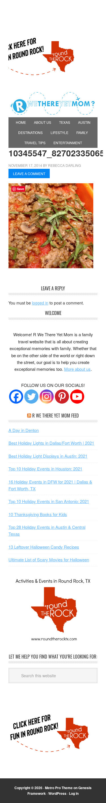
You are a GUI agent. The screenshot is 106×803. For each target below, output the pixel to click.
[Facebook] (16, 396)
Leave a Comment (29, 173)
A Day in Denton (23, 430)
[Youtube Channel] (77, 396)
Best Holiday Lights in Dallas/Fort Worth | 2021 (51, 443)
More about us (77, 369)
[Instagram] (47, 396)
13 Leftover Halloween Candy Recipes (43, 547)
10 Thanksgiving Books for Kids (37, 514)
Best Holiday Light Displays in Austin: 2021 (47, 456)
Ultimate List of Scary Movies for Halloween (48, 560)
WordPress (57, 793)
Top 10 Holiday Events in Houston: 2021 (45, 469)
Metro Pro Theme (59, 787)
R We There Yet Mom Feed (55, 415)
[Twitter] (31, 396)
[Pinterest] (62, 396)
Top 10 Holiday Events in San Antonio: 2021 (48, 501)
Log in (74, 793)
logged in (40, 303)
